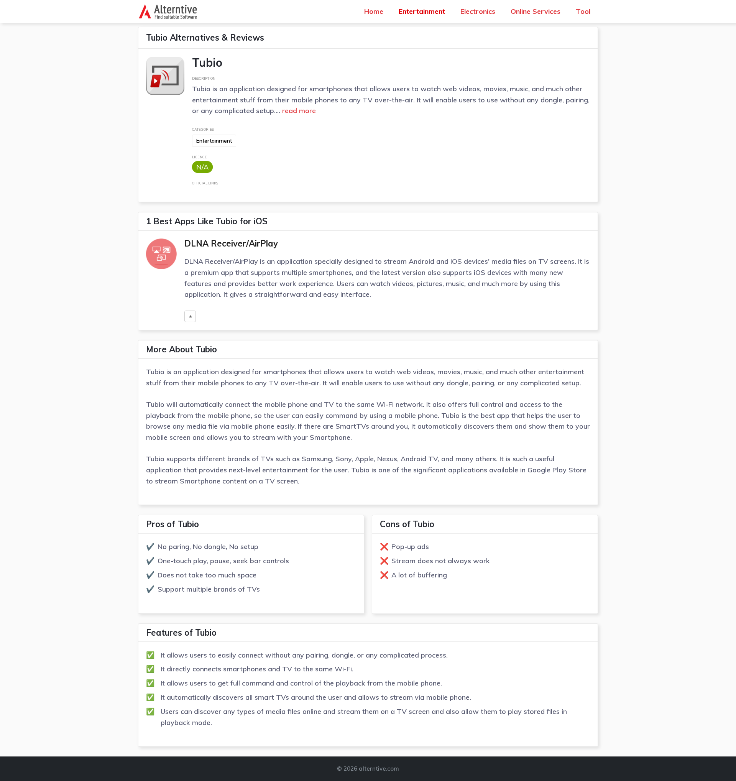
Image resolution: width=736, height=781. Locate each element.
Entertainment (422, 11)
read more (298, 110)
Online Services (535, 11)
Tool (583, 11)
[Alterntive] (170, 11)
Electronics (477, 11)
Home (373, 11)
